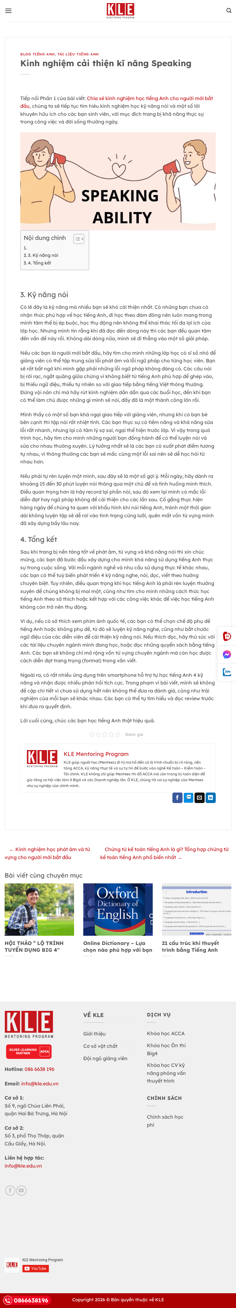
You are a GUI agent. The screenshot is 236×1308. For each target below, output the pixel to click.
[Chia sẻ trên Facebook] (177, 798)
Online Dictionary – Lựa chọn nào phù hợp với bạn (117, 946)
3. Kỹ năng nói (43, 255)
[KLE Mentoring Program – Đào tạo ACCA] (120, 11)
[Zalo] (227, 672)
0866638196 (31, 1300)
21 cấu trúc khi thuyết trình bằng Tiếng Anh (190, 946)
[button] (8, 10)
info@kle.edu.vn (40, 1083)
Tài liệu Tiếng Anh (78, 54)
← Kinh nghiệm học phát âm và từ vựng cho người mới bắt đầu (47, 853)
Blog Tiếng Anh (37, 54)
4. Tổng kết (39, 263)
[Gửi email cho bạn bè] (200, 798)
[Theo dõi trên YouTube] (21, 1190)
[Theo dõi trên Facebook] (10, 1190)
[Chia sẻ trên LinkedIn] (211, 798)
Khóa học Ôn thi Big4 (166, 1049)
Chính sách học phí (165, 1121)
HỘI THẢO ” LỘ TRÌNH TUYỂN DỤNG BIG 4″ (34, 946)
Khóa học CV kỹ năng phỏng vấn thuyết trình (166, 1073)
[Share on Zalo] (188, 798)
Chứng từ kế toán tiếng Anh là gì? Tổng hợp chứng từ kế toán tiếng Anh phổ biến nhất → (164, 853)
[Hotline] (227, 636)
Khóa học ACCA (166, 1033)
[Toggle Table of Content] (76, 239)
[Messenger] (227, 655)
